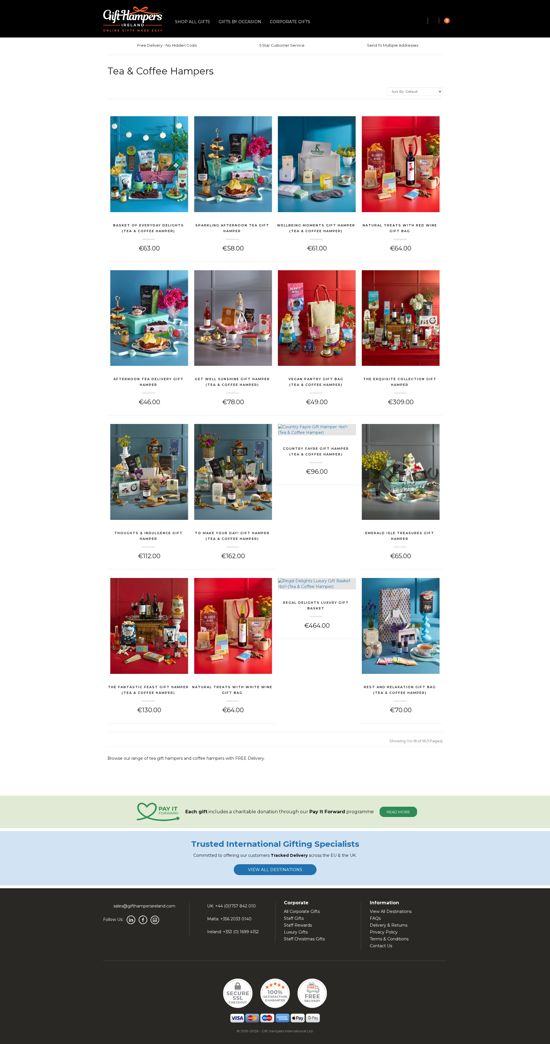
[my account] (433, 21)
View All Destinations (391, 911)
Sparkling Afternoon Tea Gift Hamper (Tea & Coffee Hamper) (232, 228)
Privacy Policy (384, 932)
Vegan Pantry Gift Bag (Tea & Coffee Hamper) (315, 382)
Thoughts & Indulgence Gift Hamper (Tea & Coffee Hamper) (148, 536)
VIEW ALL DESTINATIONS (275, 869)
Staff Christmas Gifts (304, 939)
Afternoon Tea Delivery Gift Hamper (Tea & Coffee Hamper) (148, 382)
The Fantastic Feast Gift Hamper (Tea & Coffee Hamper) (148, 690)
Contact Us (381, 945)
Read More (398, 812)
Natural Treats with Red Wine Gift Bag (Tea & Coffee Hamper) (400, 228)
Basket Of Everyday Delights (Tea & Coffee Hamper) (148, 228)
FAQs (375, 918)
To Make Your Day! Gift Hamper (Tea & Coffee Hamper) (232, 536)
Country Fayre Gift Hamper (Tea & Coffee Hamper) (316, 451)
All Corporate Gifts (302, 911)
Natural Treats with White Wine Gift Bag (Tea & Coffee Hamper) (232, 690)
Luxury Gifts (296, 932)
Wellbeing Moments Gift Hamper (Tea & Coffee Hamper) (316, 228)
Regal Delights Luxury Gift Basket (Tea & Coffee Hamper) (316, 606)
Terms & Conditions (389, 939)
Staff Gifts (294, 918)
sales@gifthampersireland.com (144, 906)
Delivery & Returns (388, 925)
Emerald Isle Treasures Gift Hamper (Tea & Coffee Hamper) (399, 536)
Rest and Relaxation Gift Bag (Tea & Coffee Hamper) (400, 690)
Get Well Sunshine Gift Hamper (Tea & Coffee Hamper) (232, 382)
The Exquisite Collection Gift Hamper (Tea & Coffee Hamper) (400, 382)
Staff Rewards (298, 925)
